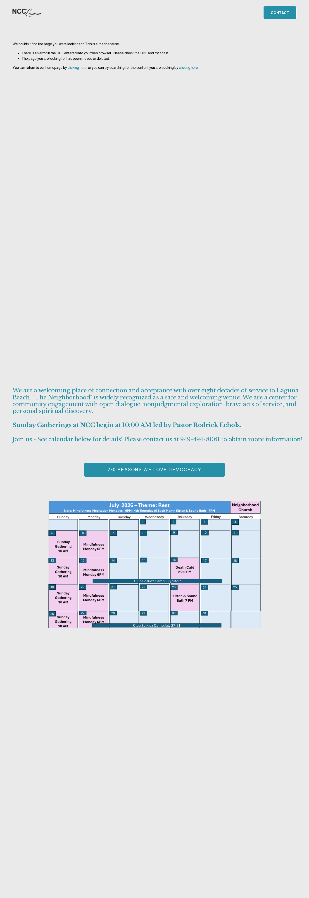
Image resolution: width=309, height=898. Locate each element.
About (174, 12)
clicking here (77, 68)
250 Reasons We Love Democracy (154, 469)
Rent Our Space (198, 12)
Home (159, 12)
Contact (280, 13)
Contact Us (226, 12)
